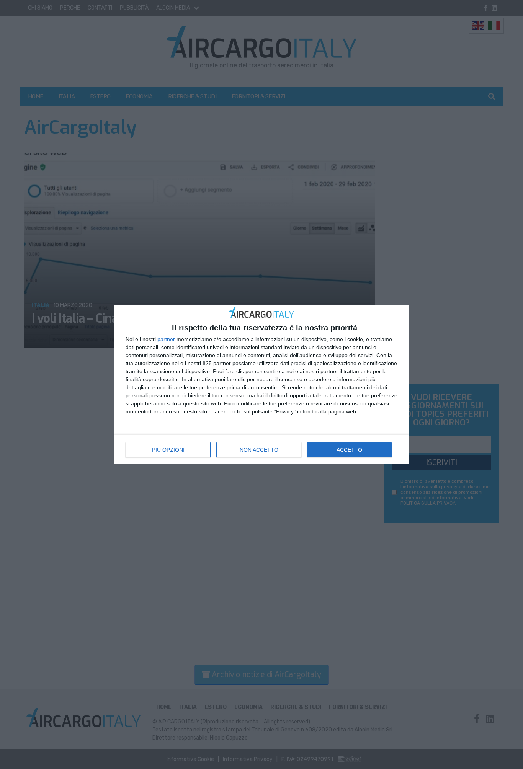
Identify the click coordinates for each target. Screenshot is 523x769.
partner (166, 339)
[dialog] (261, 384)
